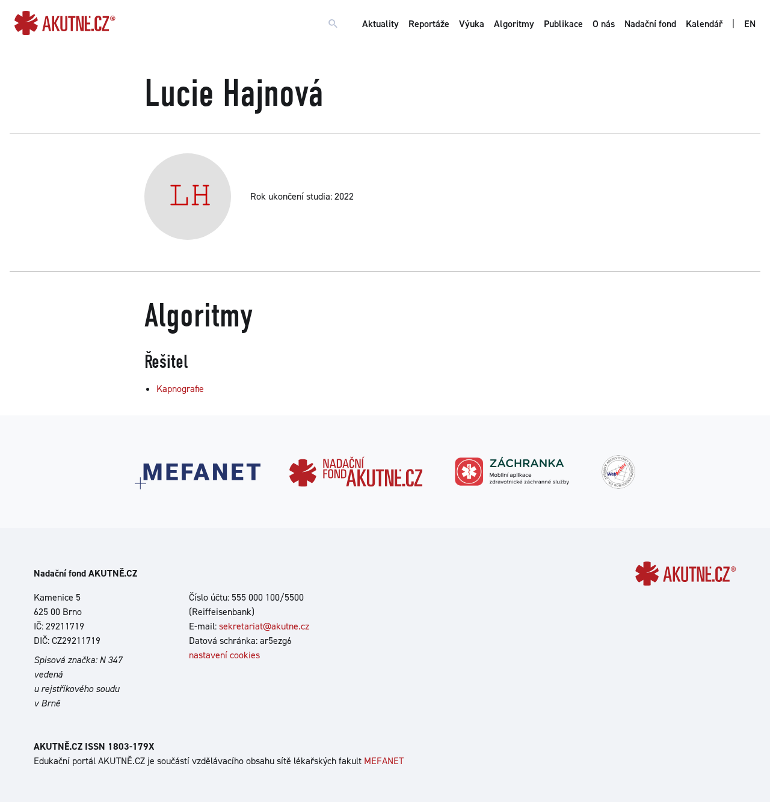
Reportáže (428, 23)
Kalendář (704, 23)
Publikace (563, 23)
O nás (604, 23)
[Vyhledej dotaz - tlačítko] (333, 24)
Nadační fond (650, 23)
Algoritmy (514, 23)
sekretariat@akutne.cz (264, 626)
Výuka (471, 23)
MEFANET (384, 761)
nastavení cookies (224, 655)
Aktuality (380, 23)
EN (750, 23)
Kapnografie (180, 388)
